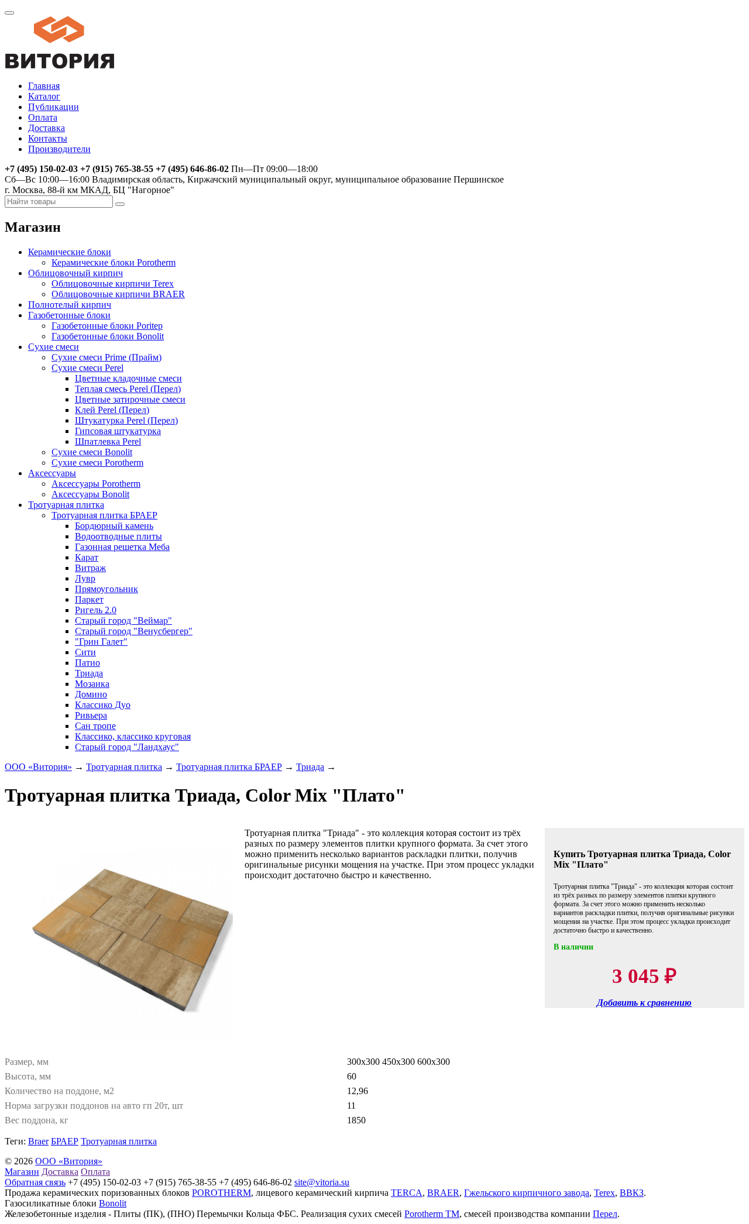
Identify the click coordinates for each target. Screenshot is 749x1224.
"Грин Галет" (101, 642)
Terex (604, 1193)
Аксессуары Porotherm (95, 484)
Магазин (22, 1172)
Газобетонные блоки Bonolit (107, 336)
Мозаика (92, 684)
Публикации (53, 107)
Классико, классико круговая (133, 736)
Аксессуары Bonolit (90, 494)
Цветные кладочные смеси (128, 378)
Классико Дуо (102, 705)
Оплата (42, 117)
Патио (87, 663)
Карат (86, 557)
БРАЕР (64, 1141)
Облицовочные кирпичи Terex (112, 283)
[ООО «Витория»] (60, 66)
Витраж (90, 568)
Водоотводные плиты (118, 536)
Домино (91, 694)
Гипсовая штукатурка (118, 431)
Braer (38, 1141)
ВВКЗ (632, 1193)
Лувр (85, 578)
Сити (85, 652)
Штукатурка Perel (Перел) (126, 420)
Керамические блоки (69, 252)
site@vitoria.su (321, 1182)
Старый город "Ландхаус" (127, 747)
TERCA (406, 1193)
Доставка (46, 128)
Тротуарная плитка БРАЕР (104, 515)
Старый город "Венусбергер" (134, 631)
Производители (59, 149)
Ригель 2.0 (95, 610)
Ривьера (91, 715)
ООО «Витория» (38, 767)
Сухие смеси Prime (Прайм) (106, 357)
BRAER (443, 1193)
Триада (89, 673)
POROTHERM (221, 1193)
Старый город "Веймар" (123, 620)
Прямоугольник (106, 589)
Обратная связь (35, 1182)
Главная (44, 86)
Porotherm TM (431, 1214)
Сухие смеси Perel (87, 368)
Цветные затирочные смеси (130, 399)
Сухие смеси (53, 347)
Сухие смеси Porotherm (97, 462)
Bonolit (112, 1203)
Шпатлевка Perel (108, 441)
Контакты (47, 138)
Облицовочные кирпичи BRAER (118, 294)
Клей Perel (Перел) (112, 410)
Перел (605, 1214)
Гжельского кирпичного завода (526, 1193)
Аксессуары (52, 473)
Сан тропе (95, 726)
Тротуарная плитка (66, 505)
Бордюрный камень (114, 526)
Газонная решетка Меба (122, 547)
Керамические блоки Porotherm (113, 262)
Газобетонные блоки (69, 315)
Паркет (89, 599)
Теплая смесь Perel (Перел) (128, 389)
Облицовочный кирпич (75, 273)
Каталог (44, 96)
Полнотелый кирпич (69, 305)
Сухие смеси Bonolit (91, 452)
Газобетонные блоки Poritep (107, 326)
